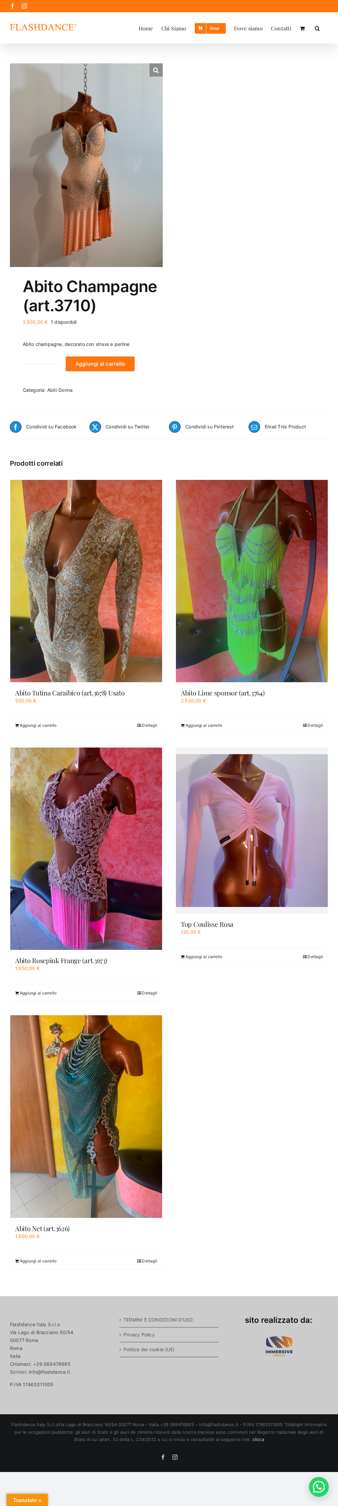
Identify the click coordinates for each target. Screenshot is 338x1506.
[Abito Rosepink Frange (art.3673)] (86, 849)
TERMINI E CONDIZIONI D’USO (158, 1319)
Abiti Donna (60, 390)
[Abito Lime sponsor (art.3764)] (252, 581)
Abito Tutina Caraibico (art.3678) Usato (69, 692)
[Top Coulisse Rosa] (252, 831)
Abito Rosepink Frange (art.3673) (61, 960)
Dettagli (149, 725)
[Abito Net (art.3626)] (86, 1116)
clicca (258, 1439)
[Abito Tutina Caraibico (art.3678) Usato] (86, 581)
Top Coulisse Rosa (207, 924)
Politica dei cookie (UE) (149, 1349)
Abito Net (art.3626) (42, 1228)
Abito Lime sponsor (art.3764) (222, 692)
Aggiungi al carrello (100, 363)
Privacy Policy (139, 1334)
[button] (317, 27)
